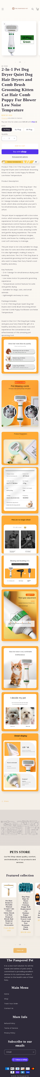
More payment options (20, 157)
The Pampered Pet (23, 1076)
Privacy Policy (9, 1033)
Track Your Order (11, 1004)
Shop (6, 999)
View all (20, 950)
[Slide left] (15, 62)
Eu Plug (18, 130)
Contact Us (8, 1008)
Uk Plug (29, 130)
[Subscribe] (33, 1052)
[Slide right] (24, 62)
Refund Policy (9, 1023)
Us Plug (7, 130)
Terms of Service (11, 1028)
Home (6, 994)
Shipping (4, 118)
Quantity (5, 134)
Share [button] (6, 801)
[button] (2, 9)
